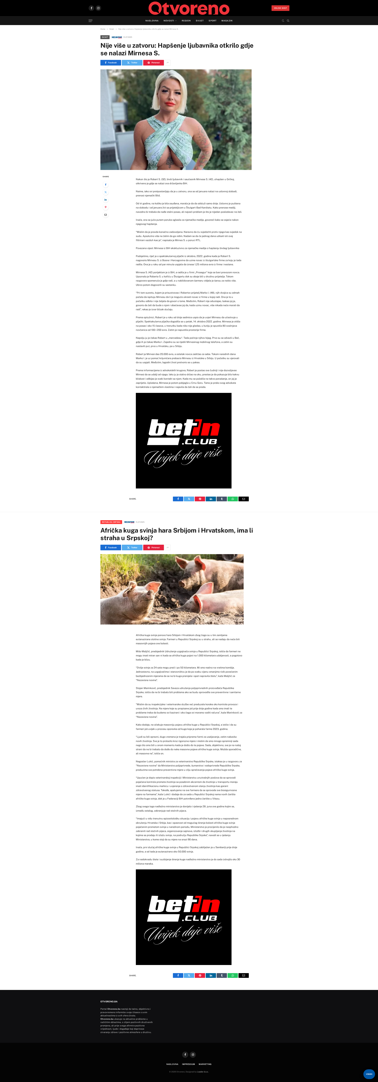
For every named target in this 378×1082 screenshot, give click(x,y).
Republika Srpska (111, 522)
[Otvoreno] (189, 8)
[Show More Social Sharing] (168, 63)
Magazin (227, 20)
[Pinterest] (106, 207)
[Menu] (90, 20)
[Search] (287, 20)
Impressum (188, 1064)
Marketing (205, 1064)
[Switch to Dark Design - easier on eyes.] (283, 20)
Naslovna (152, 20)
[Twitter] (106, 192)
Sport (212, 20)
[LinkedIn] (106, 200)
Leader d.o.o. (202, 1072)
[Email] (106, 215)
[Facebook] (106, 185)
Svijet (200, 20)
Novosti (169, 20)
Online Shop (280, 8)
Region (186, 20)
